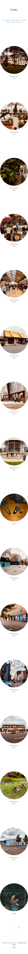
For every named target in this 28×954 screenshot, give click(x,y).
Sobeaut (12, 22)
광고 (15, 942)
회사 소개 (11, 942)
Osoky (14, 9)
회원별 (17, 20)
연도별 (13, 20)
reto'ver (14, 523)
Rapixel (16, 22)
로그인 (3, 20)
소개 (21, 20)
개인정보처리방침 (21, 942)
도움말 (24, 20)
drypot (14, 78)
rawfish (14, 913)
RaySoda (8, 22)
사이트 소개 (5, 942)
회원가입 (8, 20)
